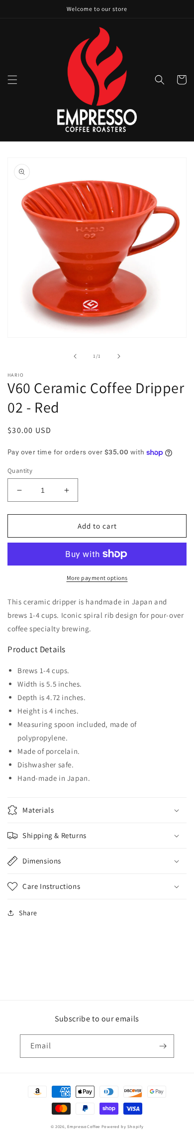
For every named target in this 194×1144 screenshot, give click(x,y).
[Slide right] (119, 356)
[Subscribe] (163, 1046)
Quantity (19, 470)
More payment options (97, 577)
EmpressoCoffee (83, 1126)
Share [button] (28, 912)
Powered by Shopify (122, 1126)
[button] (12, 80)
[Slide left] (75, 356)
